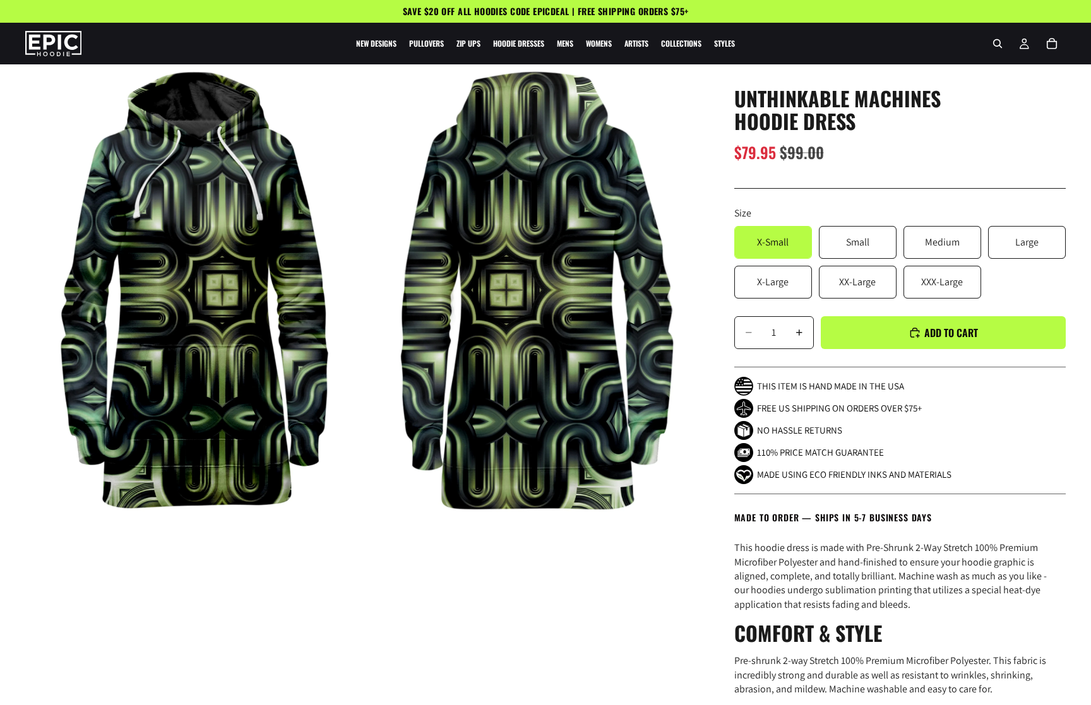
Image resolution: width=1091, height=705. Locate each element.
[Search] (997, 43)
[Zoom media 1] (194, 289)
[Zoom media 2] (535, 289)
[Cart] (1052, 43)
